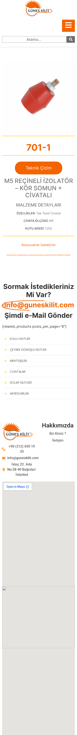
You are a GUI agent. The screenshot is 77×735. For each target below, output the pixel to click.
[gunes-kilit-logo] (38, 8)
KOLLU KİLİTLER (20, 339)
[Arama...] (71, 39)
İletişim (58, 440)
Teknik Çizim (39, 168)
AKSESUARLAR (19, 393)
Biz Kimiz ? (57, 434)
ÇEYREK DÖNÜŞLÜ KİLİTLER (28, 350)
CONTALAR (17, 372)
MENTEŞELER (18, 361)
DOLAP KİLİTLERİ (21, 382)
